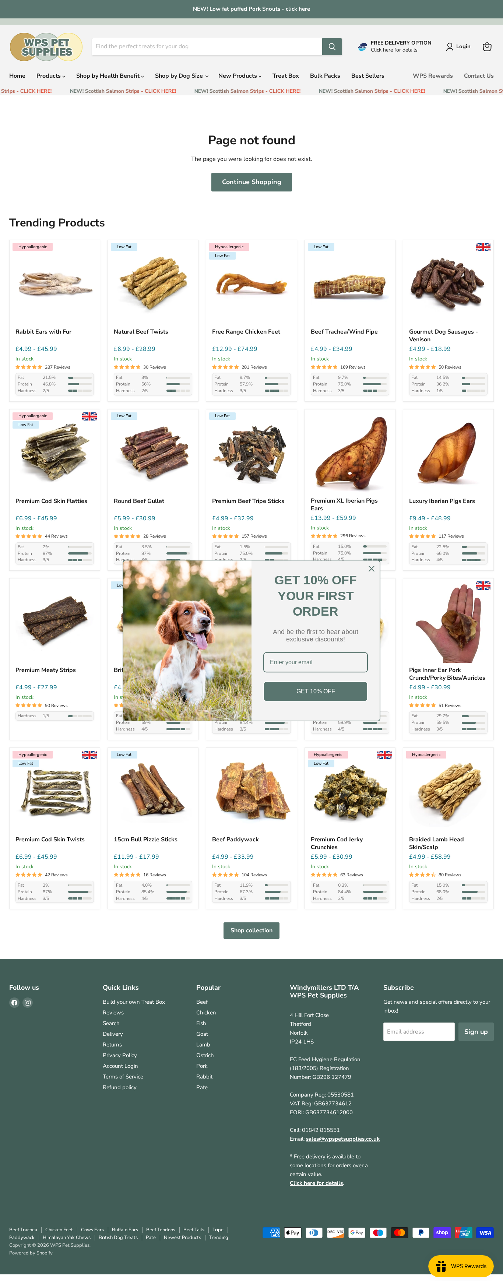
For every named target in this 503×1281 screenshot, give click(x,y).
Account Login (120, 1066)
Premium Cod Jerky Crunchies (337, 843)
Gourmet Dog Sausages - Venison (443, 336)
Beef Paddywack (235, 840)
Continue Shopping (251, 181)
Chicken (206, 1012)
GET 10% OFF (315, 691)
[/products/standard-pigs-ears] (448, 454)
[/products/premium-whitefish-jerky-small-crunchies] (350, 793)
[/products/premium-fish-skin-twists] (54, 793)
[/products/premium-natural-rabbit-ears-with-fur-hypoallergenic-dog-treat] (54, 285)
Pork (202, 1066)
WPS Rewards (433, 76)
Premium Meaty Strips (45, 670)
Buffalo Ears (125, 1230)
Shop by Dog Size (179, 76)
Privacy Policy (120, 1055)
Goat (202, 1034)
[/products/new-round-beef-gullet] (153, 454)
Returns (112, 1044)
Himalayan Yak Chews (67, 1237)
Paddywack (22, 1237)
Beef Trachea (23, 1230)
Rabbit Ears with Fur (43, 332)
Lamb (203, 1044)
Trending (218, 1237)
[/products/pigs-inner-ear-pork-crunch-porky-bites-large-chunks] (448, 623)
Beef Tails (193, 1230)
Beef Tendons (160, 1230)
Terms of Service (123, 1076)
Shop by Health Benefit (108, 76)
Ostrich (205, 1055)
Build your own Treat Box (134, 1002)
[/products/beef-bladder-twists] (153, 285)
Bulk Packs (325, 76)
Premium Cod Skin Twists (50, 840)
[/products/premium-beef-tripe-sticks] (251, 454)
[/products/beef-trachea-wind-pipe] (350, 285)
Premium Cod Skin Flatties (51, 501)
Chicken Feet (59, 1230)
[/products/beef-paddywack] (251, 793)
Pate (202, 1087)
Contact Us (479, 76)
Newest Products (182, 1237)
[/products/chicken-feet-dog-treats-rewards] (251, 285)
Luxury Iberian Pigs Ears (442, 501)
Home (17, 76)
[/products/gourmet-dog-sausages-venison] (448, 285)
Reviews (113, 1012)
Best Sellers (367, 76)
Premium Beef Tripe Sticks (248, 501)
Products (49, 76)
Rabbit (204, 1076)
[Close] (371, 568)
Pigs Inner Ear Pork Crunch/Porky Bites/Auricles (447, 674)
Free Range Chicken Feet (246, 332)
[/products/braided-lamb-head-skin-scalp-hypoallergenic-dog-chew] (448, 793)
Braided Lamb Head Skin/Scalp (436, 843)
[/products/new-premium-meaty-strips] (54, 623)
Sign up (476, 1031)
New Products (238, 76)
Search (111, 1023)
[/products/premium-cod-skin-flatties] (54, 454)
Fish (201, 1023)
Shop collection (251, 930)
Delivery (113, 1034)
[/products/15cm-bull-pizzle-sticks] (153, 793)
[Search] (332, 46)
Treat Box (285, 76)
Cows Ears (92, 1230)
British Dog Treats (118, 1237)
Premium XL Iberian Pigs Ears (344, 505)
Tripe (218, 1230)
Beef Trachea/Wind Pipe (344, 332)
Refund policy (120, 1087)
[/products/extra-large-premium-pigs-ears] (350, 454)
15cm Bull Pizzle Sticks (145, 840)
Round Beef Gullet (139, 501)
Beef (202, 1002)
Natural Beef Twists (141, 332)
